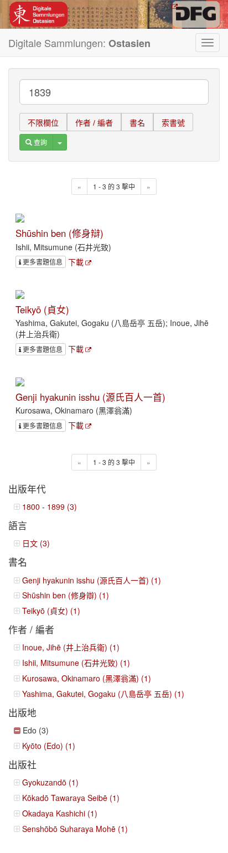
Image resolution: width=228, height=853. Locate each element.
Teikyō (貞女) (42, 309)
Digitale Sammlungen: (79, 42)
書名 (137, 122)
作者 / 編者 (94, 122)
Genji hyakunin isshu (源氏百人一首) (90, 397)
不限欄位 (43, 122)
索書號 (173, 122)
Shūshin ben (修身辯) (59, 233)
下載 (76, 261)
